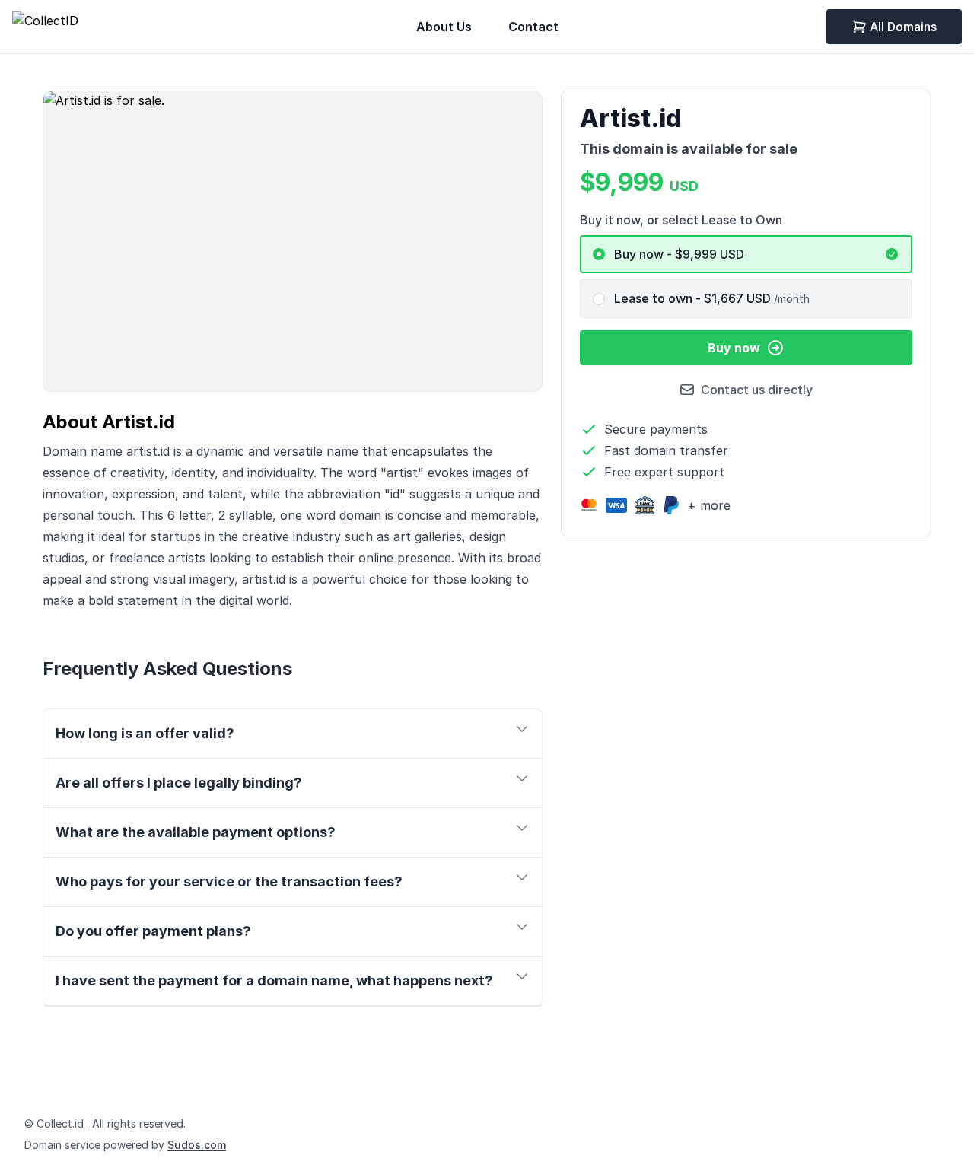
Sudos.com (196, 1144)
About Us (444, 26)
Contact (533, 26)
